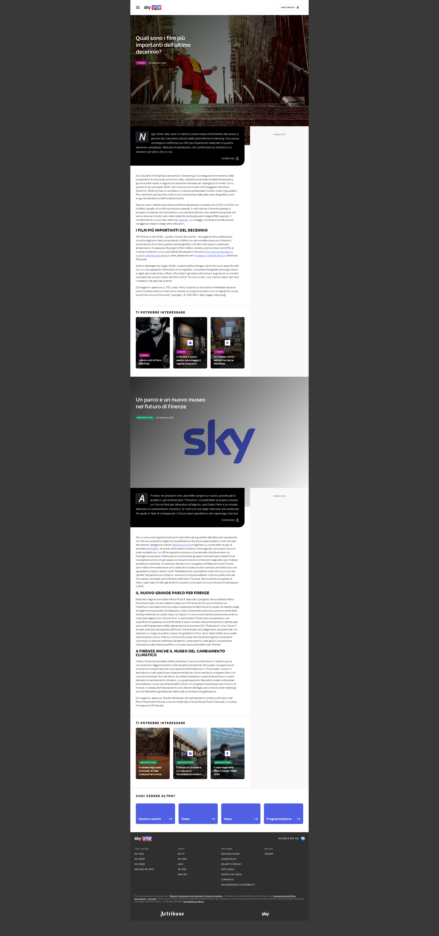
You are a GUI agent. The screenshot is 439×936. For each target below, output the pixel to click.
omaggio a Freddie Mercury (210, 255)
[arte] (154, 7)
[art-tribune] (172, 914)
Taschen (183, 219)
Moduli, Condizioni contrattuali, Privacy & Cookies (196, 896)
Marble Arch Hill (181, 544)
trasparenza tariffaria (284, 896)
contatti (152, 899)
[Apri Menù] (140, 7)
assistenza (140, 899)
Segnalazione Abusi (193, 901)
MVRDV (155, 548)
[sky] (265, 914)
